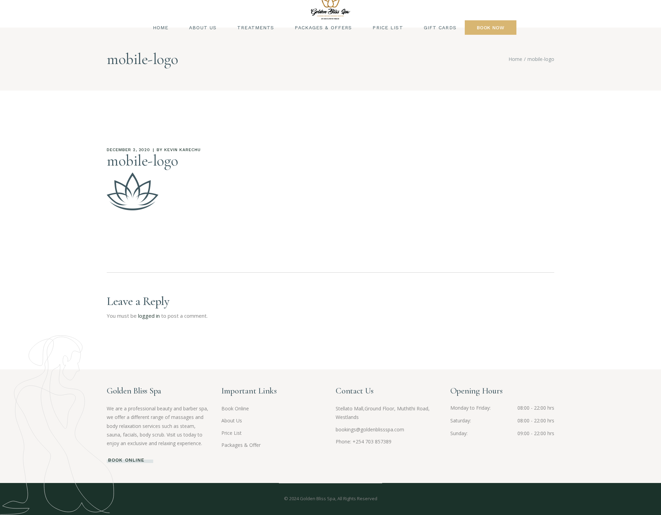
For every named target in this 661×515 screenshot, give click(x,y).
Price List (231, 433)
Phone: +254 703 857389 (363, 441)
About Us (231, 420)
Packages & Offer (241, 445)
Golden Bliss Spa (317, 498)
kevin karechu (182, 149)
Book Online (235, 408)
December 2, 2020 (128, 149)
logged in (149, 315)
